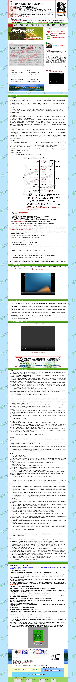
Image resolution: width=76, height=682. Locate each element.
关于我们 (53, 25)
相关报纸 (53, 24)
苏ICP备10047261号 (19, 663)
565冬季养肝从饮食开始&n (15, 74)
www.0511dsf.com (19, 660)
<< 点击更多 (64, 66)
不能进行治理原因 (62, 24)
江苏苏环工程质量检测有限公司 (28, 661)
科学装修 (48, 25)
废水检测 (21, 25)
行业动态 (43, 25)
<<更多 (25, 82)
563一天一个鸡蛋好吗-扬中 (31, 79)
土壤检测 (32, 25)
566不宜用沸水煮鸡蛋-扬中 (31, 72)
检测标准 (27, 24)
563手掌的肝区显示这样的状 (15, 79)
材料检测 (15, 25)
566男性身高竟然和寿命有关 (15, 72)
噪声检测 (37, 25)
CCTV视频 (15, 24)
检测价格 (43, 24)
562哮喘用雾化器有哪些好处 (31, 81)
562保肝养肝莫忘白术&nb (15, 81)
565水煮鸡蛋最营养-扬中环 (31, 74)
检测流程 (48, 24)
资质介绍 (32, 24)
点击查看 (17, 584)
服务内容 (21, 24)
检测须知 (37, 24)
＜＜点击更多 (66, 354)
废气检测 (27, 25)
